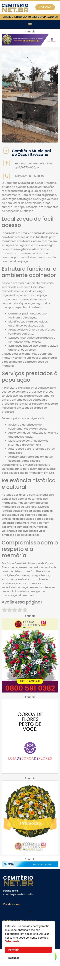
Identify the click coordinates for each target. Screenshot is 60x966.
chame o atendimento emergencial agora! (30, 17)
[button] (30, 24)
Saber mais (12, 941)
